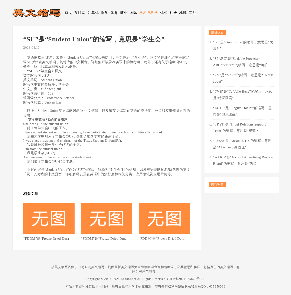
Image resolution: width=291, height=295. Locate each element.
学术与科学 (148, 13)
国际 (133, 13)
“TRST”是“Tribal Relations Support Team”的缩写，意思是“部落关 (239, 128)
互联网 (80, 13)
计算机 (93, 13)
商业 (124, 13)
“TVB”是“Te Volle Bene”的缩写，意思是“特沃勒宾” (242, 95)
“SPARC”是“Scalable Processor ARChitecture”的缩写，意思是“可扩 (240, 62)
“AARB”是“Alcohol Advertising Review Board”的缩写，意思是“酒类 (243, 160)
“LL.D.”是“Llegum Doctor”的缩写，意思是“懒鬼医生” (242, 111)
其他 (192, 13)
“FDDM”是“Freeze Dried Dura (46, 238)
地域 (183, 13)
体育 (114, 13)
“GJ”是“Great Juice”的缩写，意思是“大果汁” (243, 45)
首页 (68, 13)
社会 (173, 13)
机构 (163, 13)
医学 (104, 13)
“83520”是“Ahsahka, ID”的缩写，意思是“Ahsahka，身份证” (242, 144)
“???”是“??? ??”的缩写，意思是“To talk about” (243, 78)
